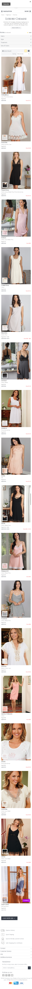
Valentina (5, 190)
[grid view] (25, 51)
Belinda (4, 333)
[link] (16, 36)
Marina (4, 428)
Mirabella (5, 95)
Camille (4, 619)
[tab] (16, 948)
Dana (3, 761)
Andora (4, 809)
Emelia (3, 238)
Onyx (3, 857)
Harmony (5, 571)
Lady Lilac (5, 904)
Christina (5, 285)
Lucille (3, 380)
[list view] (28, 51)
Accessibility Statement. (21, 979)
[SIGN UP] (29, 967)
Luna (3, 476)
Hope (3, 523)
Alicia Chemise (6, 714)
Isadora (4, 142)
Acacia (3, 666)
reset (30, 32)
